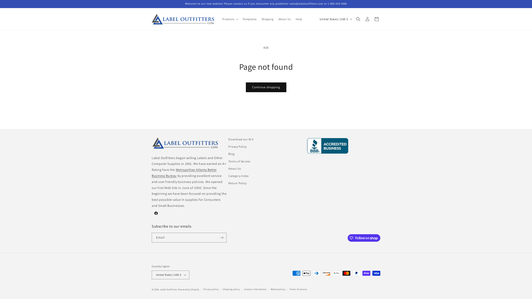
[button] (230, 19)
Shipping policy (231, 289)
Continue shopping (266, 87)
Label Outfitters (168, 289)
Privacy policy (211, 289)
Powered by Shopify (189, 289)
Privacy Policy (237, 146)
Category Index (238, 176)
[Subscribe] (221, 238)
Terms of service (298, 289)
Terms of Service (239, 161)
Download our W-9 (241, 139)
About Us (234, 168)
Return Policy (237, 183)
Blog (231, 154)
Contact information (255, 289)
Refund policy (278, 289)
